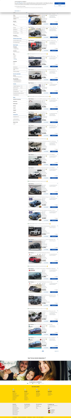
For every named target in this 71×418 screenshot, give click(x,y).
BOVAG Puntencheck (15, 412)
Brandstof (14, 21)
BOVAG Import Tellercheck (16, 408)
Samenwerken (26, 407)
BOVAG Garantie (15, 406)
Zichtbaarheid (15, 103)
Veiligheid (14, 110)
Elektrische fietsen (26, 393)
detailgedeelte (43, 9)
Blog (36, 407)
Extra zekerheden (15, 78)
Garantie (14, 75)
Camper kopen (49, 392)
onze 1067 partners (20, 2)
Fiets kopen (25, 392)
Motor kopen (37, 392)
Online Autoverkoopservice (16, 395)
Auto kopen (14, 392)
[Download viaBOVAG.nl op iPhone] (48, 408)
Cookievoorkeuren (29, 417)
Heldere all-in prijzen (15, 413)
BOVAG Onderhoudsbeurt (16, 411)
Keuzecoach (49, 395)
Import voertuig (15, 122)
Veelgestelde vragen (38, 406)
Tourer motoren (38, 395)
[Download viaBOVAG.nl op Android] (49, 408)
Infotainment (15, 101)
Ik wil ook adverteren (26, 406)
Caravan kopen (50, 393)
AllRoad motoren (38, 394)
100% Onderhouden (15, 414)
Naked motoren (38, 393)
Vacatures (34, 417)
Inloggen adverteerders (27, 405)
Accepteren (59, 3)
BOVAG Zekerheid (15, 405)
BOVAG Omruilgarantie (15, 409)
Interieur (14, 112)
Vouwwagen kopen (50, 394)
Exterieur (14, 105)
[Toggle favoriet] (57, 14)
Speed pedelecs (26, 394)
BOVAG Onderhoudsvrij (15, 407)
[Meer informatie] (20, 79)
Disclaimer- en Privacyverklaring (22, 417)
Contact (25, 408)
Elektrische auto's (15, 393)
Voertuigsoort (15, 35)
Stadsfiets (25, 395)
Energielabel (15, 61)
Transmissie (15, 46)
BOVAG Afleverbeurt (15, 410)
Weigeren (59, 5)
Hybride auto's (14, 394)
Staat (14, 24)
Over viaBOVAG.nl (15, 417)
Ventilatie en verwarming (17, 99)
